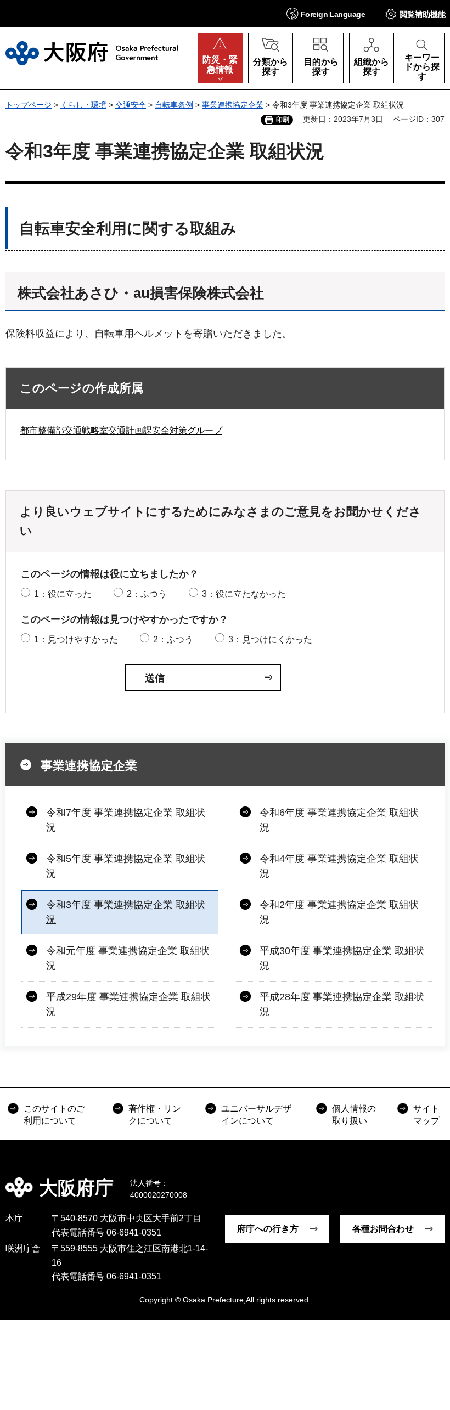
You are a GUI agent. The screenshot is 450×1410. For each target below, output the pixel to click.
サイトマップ (426, 1114)
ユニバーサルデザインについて (256, 1114)
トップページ (28, 104)
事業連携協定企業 (232, 104)
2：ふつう (147, 594)
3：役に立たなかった (244, 594)
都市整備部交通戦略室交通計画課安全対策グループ (121, 430)
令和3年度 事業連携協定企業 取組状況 (125, 912)
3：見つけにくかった (270, 639)
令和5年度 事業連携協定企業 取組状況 (125, 866)
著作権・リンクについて (154, 1114)
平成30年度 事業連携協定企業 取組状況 (342, 958)
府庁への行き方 (268, 1228)
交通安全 (130, 104)
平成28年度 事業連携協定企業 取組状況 (342, 1004)
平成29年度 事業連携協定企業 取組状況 (128, 1004)
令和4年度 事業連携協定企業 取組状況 (339, 866)
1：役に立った (63, 594)
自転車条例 (174, 104)
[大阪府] (91, 53)
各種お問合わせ (383, 1228)
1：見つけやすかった (76, 639)
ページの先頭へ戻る (433, 1180)
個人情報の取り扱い (354, 1114)
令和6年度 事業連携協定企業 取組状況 (339, 820)
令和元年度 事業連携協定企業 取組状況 (128, 958)
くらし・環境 (83, 104)
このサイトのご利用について (54, 1114)
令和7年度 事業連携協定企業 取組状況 (125, 820)
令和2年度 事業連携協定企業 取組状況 (339, 912)
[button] (325, 13)
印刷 (282, 119)
